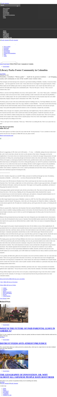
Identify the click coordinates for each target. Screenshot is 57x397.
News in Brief (6, 8)
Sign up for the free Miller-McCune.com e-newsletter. (12, 278)
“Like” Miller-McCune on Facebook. (9, 282)
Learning (5, 289)
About (4, 31)
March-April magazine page (6, 135)
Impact (5, 32)
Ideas (4, 16)
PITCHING (6, 35)
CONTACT (6, 33)
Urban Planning (6, 296)
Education (5, 11)
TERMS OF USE (7, 37)
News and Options (7, 293)
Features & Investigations (9, 15)
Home (1, 64)
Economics (5, 9)
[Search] (17, 5)
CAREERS (6, 36)
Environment (6, 12)
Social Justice (6, 13)
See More (2, 337)
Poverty (5, 294)
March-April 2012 (7, 292)
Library (4, 290)
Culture (4, 288)
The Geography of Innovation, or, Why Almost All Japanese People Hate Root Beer (27, 375)
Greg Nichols (2, 73)
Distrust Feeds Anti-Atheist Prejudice (23, 343)
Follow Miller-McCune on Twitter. (8, 285)
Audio (4, 17)
